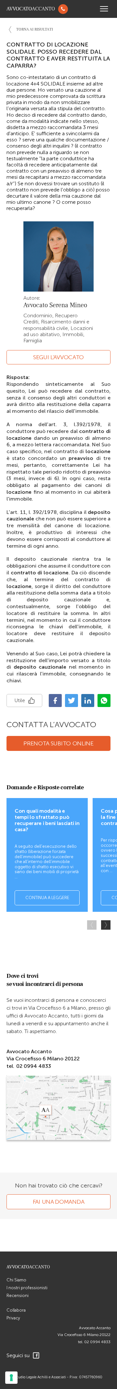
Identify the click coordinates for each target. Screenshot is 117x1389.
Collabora (16, 1310)
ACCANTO (30, 9)
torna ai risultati (34, 29)
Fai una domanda (58, 1201)
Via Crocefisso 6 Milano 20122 (84, 1334)
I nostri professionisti (26, 1287)
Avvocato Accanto (94, 1328)
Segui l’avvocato (58, 357)
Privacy (13, 1318)
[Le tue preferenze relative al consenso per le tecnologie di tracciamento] (11, 1377)
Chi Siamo (16, 1280)
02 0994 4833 (97, 1342)
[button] (105, 925)
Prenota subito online (58, 743)
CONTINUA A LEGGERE (47, 897)
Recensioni (17, 1295)
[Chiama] (63, 9)
